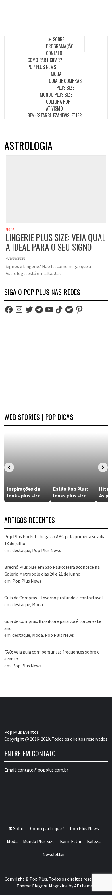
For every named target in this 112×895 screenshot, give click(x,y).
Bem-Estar (37, 115)
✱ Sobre (56, 39)
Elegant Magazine (50, 886)
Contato (54, 53)
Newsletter (70, 115)
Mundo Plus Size (56, 94)
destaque (21, 550)
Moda (56, 73)
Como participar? (45, 60)
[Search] (96, 43)
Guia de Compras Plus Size (65, 84)
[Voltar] (9, 467)
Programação (60, 46)
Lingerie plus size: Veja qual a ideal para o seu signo (55, 242)
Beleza (53, 115)
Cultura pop (58, 101)
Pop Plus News (42, 66)
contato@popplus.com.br (43, 770)
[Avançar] (103, 467)
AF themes (84, 886)
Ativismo (54, 108)
